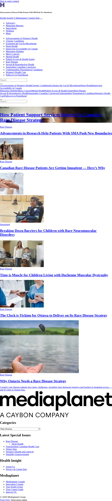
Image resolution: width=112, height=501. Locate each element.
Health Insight (20, 18)
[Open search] (1, 83)
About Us (10, 466)
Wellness (10, 31)
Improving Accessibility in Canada (22, 49)
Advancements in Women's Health (22, 38)
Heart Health (12, 46)
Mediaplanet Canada (15, 481)
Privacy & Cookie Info (16, 469)
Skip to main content (9, 1)
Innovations (11, 28)
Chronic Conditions (15, 41)
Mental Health (12, 56)
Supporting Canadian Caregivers (21, 67)
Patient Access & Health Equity (20, 59)
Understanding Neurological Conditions (24, 69)
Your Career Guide (14, 489)
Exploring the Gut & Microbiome (21, 43)
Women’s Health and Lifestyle (20, 452)
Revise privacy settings (19, 500)
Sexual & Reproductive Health (20, 64)
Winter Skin (11, 449)
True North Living (14, 487)
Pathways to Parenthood (17, 75)
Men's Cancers (12, 54)
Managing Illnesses (14, 25)
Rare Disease (12, 62)
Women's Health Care (16, 72)
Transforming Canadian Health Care (22, 446)
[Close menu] (1, 99)
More (8, 33)
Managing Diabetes (15, 51)
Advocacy (10, 23)
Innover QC (11, 492)
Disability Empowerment (17, 454)
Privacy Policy (5, 500)
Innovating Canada (14, 484)
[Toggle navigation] (41, 18)
